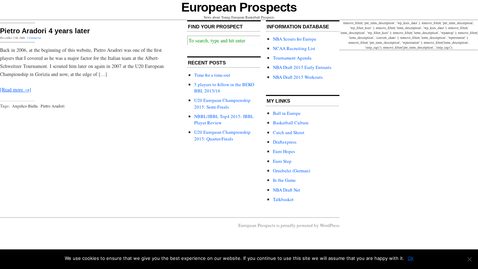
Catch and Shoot (288, 132)
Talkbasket (283, 199)
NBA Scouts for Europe (294, 39)
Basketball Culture (291, 122)
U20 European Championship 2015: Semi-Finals (222, 103)
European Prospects (239, 7)
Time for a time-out (212, 75)
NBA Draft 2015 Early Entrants (302, 67)
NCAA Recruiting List (294, 48)
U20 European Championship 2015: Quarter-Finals (222, 135)
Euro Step (282, 161)
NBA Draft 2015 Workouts (298, 77)
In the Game (284, 180)
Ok (411, 258)
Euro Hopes (284, 151)
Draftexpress (284, 142)
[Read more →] (15, 89)
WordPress (329, 225)
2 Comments (34, 38)
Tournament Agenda (292, 58)
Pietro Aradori (52, 106)
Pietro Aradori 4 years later (45, 31)
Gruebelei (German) (291, 170)
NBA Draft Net (286, 190)
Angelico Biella (24, 106)
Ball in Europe (287, 113)
